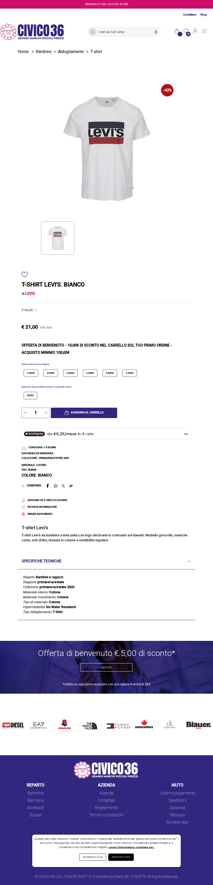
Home (23, 51)
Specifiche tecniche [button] (41, 561)
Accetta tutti (121, 857)
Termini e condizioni (106, 814)
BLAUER (191, 718)
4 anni (51, 373)
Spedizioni (177, 800)
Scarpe (36, 814)
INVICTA (64, 718)
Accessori (35, 807)
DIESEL (9, 718)
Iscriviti (106, 667)
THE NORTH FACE (91, 724)
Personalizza (93, 857)
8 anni (110, 373)
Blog (204, 14)
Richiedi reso (177, 822)
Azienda (106, 793)
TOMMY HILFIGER (114, 721)
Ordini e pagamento (177, 793)
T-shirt (96, 51)
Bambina (36, 800)
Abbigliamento (71, 51)
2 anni (130, 373)
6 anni (90, 373)
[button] (84, 413)
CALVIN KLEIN (167, 721)
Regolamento (106, 807)
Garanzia (177, 807)
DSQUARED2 (143, 718)
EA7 (35, 718)
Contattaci (189, 14)
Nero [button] (30, 395)
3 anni (31, 373)
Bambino (44, 51)
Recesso (177, 814)
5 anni (70, 373)
